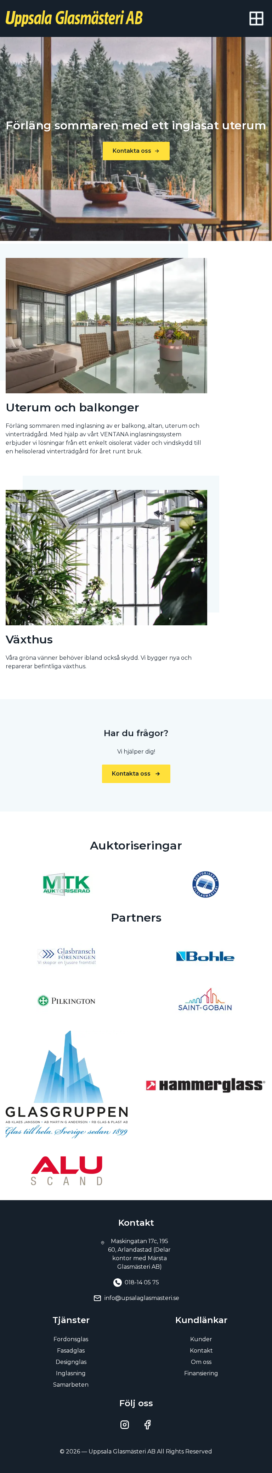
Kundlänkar (201, 1320)
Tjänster (71, 1320)
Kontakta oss (132, 150)
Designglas (71, 1362)
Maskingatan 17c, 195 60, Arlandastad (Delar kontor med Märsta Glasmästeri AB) (139, 1254)
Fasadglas (71, 1350)
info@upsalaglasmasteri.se (141, 1298)
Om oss (201, 1362)
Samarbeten (71, 1384)
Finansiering (201, 1373)
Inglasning (71, 1373)
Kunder (201, 1339)
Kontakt (201, 1350)
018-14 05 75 (142, 1282)
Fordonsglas (70, 1339)
